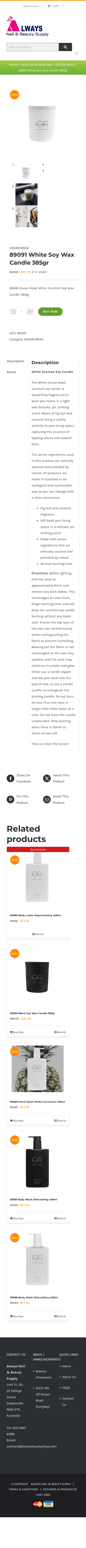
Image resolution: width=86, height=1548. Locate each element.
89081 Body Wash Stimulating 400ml (33, 1199)
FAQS (66, 1388)
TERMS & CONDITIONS (23, 1489)
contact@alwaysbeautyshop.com (32, 1446)
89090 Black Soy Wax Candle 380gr (32, 1013)
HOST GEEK (43, 1494)
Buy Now (50, 311)
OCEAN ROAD (19, 248)
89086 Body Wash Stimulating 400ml (34, 1297)
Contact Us (68, 1401)
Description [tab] (15, 361)
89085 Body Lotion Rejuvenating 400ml (35, 915)
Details (39, 934)
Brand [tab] (11, 372)
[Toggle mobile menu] (77, 53)
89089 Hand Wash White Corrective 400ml (37, 1101)
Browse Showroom (43, 1374)
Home (66, 1366)
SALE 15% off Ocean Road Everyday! (43, 1397)
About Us (69, 1377)
